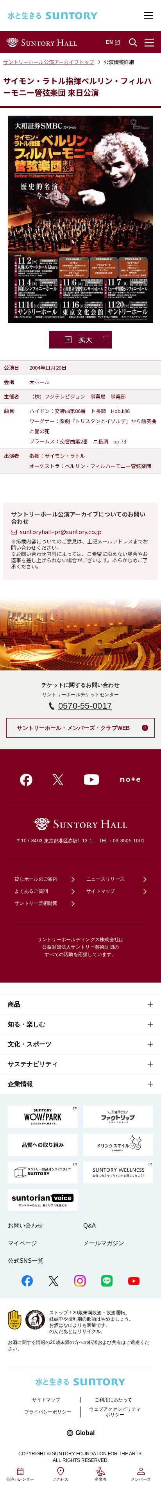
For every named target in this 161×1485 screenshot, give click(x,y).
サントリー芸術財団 (35, 903)
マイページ (22, 1243)
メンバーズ (141, 1479)
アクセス (60, 1479)
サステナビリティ (33, 1064)
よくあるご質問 (31, 891)
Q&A (89, 1225)
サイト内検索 (133, 42)
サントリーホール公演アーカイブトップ (48, 62)
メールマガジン (103, 1243)
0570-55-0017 (85, 706)
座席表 (101, 1479)
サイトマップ (100, 891)
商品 (14, 1004)
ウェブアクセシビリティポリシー (115, 1411)
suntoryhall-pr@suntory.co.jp (61, 531)
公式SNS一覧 (25, 1260)
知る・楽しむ (26, 1024)
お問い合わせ (25, 1225)
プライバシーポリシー (47, 1412)
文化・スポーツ (30, 1044)
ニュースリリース (105, 879)
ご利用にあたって (113, 1400)
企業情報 (20, 1084)
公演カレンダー (20, 1479)
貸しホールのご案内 (35, 879)
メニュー (149, 42)
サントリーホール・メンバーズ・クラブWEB (85, 725)
